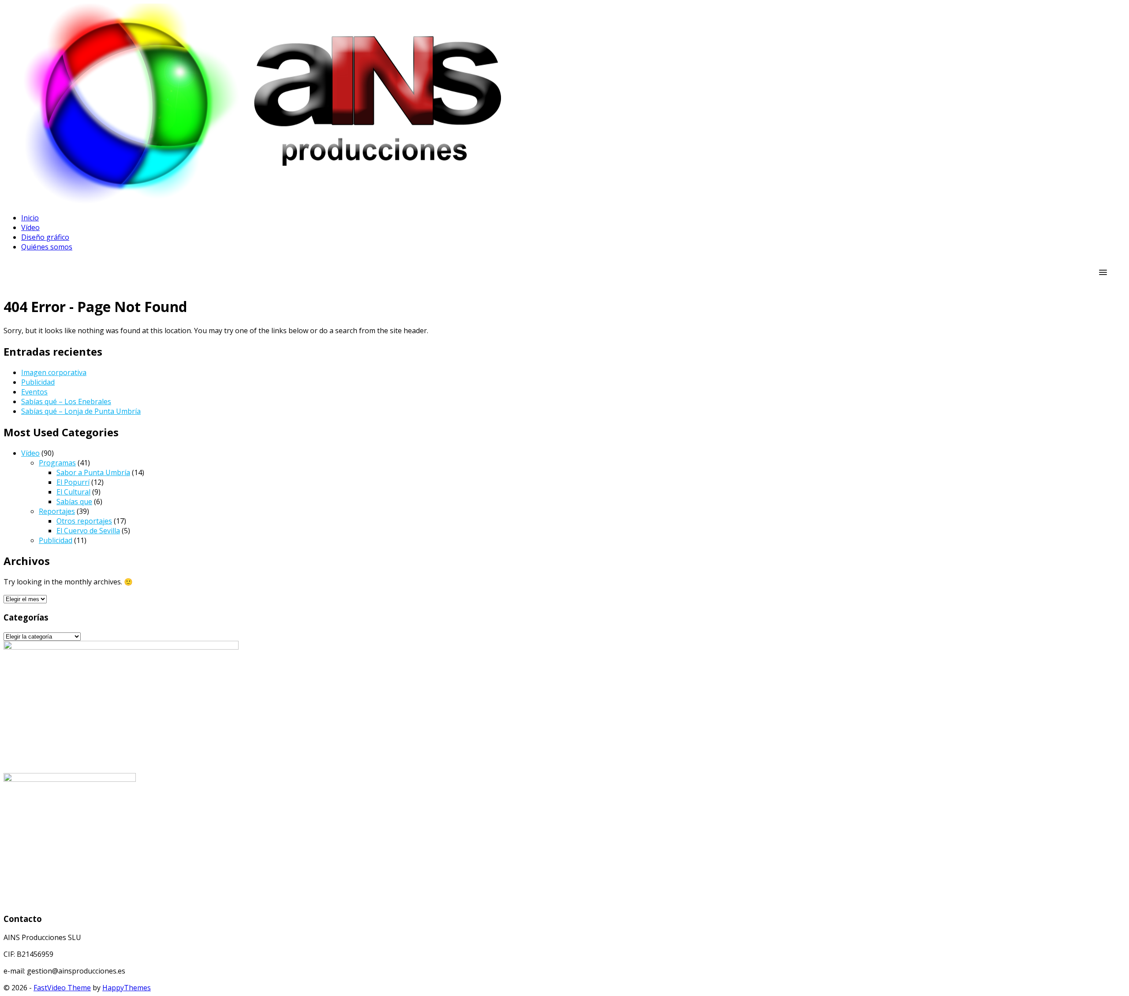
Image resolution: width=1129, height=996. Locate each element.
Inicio (30, 218)
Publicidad (38, 382)
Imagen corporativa (53, 372)
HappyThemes (126, 987)
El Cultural (73, 492)
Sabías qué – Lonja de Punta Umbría (81, 411)
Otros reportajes (84, 521)
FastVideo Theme (62, 987)
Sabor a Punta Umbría (93, 472)
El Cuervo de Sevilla (88, 530)
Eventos (34, 392)
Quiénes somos (46, 247)
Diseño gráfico (45, 237)
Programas (57, 463)
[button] (1103, 273)
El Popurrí (73, 482)
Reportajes (57, 511)
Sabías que (74, 501)
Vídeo (30, 227)
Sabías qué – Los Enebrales (66, 401)
